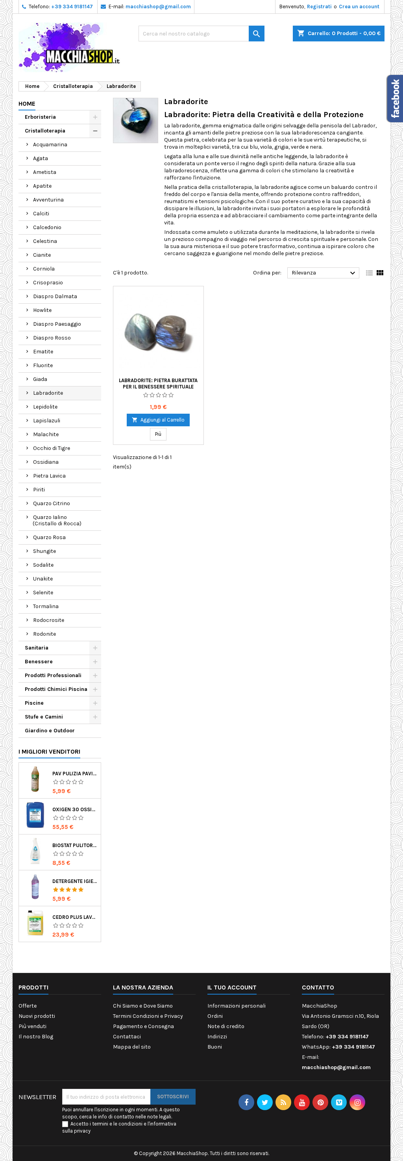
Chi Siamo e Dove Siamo (143, 1005)
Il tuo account (232, 987)
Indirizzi (217, 1036)
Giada (40, 379)
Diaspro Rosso (52, 337)
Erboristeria (40, 117)
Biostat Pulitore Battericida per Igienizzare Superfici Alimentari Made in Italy (75, 845)
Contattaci (127, 1036)
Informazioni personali (236, 1005)
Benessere (39, 661)
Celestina (45, 241)
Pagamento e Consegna (143, 1026)
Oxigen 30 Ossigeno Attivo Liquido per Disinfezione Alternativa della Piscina (75, 809)
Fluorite (43, 365)
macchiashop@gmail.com (158, 6)
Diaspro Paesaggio (57, 324)
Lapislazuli (46, 420)
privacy (82, 1131)
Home (26, 103)
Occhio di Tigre (51, 448)
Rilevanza (324, 273)
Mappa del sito (132, 1046)
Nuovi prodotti (36, 1016)
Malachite (46, 434)
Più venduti (32, 1026)
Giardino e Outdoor (50, 730)
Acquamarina (50, 144)
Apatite (42, 186)
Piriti (39, 489)
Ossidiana (46, 462)
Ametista (44, 172)
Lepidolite (45, 406)
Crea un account (359, 6)
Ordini (215, 1016)
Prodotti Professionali (53, 675)
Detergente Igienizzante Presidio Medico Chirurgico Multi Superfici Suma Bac (75, 881)
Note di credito (225, 1026)
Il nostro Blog (35, 1036)
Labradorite (48, 393)
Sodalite (43, 565)
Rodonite (44, 634)
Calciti (41, 213)
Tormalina (46, 606)
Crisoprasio (48, 282)
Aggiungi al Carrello (158, 420)
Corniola (44, 268)
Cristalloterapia (45, 130)
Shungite (44, 551)
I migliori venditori (49, 751)
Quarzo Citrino (51, 503)
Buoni (214, 1046)
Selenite (43, 592)
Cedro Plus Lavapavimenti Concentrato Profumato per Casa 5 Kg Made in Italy (75, 917)
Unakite (43, 578)
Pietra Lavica (49, 475)
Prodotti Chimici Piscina (56, 689)
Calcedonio (47, 227)
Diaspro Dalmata (55, 296)
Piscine (34, 703)
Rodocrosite (48, 620)
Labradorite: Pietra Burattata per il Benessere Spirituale (158, 383)
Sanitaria (36, 647)
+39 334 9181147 (72, 6)
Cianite (42, 255)
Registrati (319, 6)
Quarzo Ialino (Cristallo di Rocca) (57, 520)
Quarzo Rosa (49, 537)
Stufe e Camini (44, 716)
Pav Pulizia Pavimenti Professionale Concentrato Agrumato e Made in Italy (75, 773)
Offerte (27, 1005)
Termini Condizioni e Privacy (148, 1016)
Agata (40, 158)
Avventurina (48, 199)
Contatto (318, 987)
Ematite (43, 351)
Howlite (42, 310)
